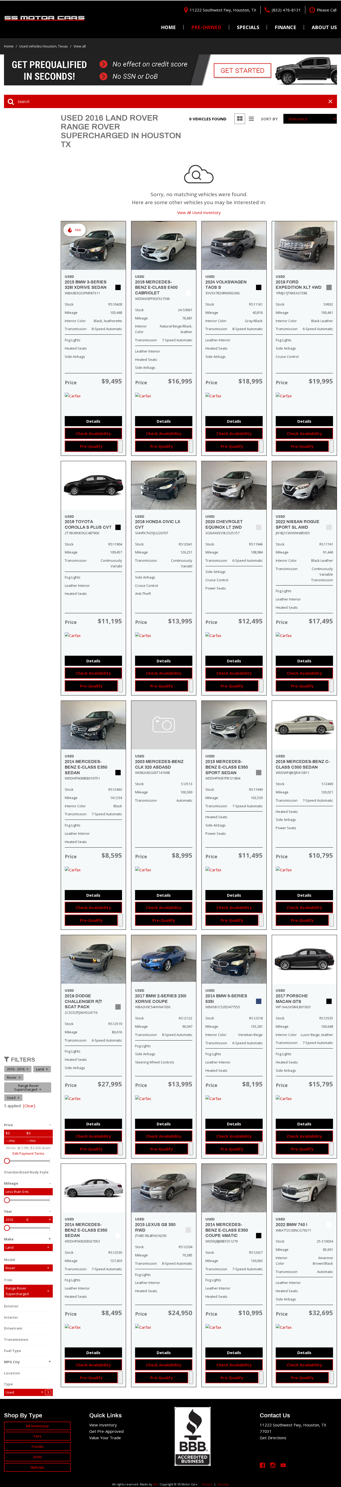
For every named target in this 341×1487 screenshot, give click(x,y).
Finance (285, 27)
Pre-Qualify (91, 446)
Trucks (37, 1446)
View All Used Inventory (199, 212)
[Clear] (29, 1105)
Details (93, 421)
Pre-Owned (206, 27)
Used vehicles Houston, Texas (44, 46)
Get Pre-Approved (106, 1431)
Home (168, 27)
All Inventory (37, 1425)
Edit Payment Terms (28, 1153)
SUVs (37, 1456)
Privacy (207, 1484)
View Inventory (103, 1424)
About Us (324, 27)
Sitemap (223, 1484)
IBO (155, 1484)
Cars (37, 1436)
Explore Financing (121, 446)
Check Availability (93, 433)
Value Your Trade (105, 1437)
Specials (248, 27)
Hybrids (37, 1467)
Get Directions (273, 1437)
